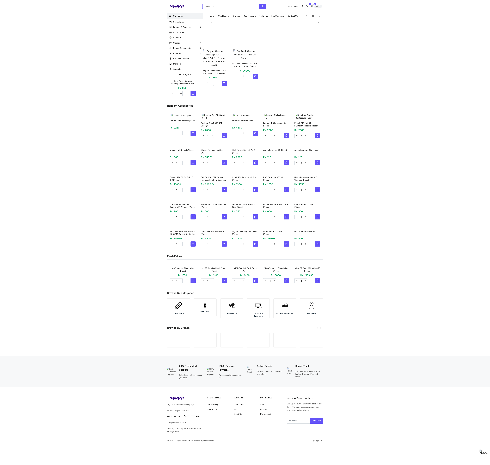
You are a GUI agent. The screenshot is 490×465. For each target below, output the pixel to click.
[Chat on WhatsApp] (483, 452)
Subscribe (316, 448)
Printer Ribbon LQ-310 (304, 214)
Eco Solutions (277, 16)
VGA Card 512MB (243, 121)
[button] (290, 6)
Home (211, 16)
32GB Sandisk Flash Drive (213, 292)
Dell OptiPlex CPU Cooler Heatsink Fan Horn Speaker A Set (213, 187)
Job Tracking (250, 16)
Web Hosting (223, 16)
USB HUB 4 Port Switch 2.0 (244, 184)
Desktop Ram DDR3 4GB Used (211, 124)
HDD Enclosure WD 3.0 (273, 181)
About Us (238, 442)
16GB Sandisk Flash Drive (183, 292)
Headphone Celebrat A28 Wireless (305, 184)
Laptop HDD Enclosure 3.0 (274, 124)
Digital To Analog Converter (244, 246)
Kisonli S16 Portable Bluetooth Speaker (306, 124)
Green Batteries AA (275, 150)
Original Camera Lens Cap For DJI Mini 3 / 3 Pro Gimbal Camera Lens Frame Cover (213, 72)
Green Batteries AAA (306, 150)
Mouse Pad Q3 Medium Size (213, 216)
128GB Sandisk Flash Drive (276, 292)
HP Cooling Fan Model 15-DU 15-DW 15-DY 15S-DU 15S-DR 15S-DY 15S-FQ (182, 249)
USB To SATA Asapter (182, 121)
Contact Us (292, 16)
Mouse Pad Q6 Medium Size (275, 216)
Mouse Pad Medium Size (212, 151)
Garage (236, 16)
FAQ (235, 437)
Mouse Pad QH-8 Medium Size (243, 216)
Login (296, 6)
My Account (265, 442)
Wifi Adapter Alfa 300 (272, 243)
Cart (262, 432)
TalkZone (263, 16)
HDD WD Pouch (304, 242)
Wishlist (263, 437)
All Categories (185, 74)
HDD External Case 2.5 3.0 (243, 154)
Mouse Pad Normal (182, 150)
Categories (176, 16)
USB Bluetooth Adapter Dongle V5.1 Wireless (182, 216)
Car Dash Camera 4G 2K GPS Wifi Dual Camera (245, 65)
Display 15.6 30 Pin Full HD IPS (181, 184)
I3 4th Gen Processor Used (213, 246)
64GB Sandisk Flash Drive (245, 292)
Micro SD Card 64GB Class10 (307, 292)
